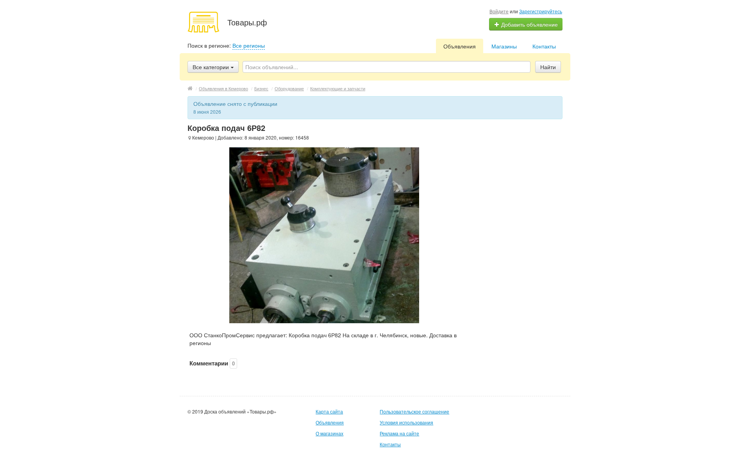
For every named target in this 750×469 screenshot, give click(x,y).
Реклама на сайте (399, 433)
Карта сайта (329, 411)
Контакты (544, 46)
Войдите (499, 11)
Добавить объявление (529, 24)
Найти (548, 67)
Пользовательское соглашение (414, 411)
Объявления (459, 46)
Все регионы (248, 45)
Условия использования (406, 422)
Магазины (504, 46)
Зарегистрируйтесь (540, 11)
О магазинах (329, 433)
